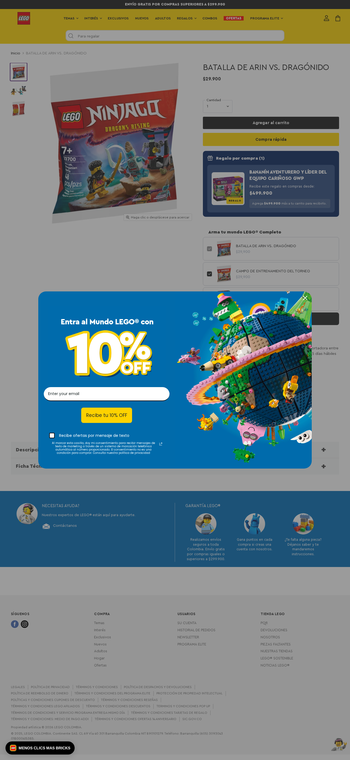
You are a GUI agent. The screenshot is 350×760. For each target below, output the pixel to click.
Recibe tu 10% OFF (106, 415)
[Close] (305, 298)
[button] (40, 748)
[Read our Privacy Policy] (161, 444)
